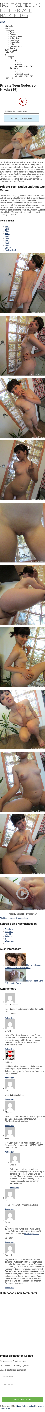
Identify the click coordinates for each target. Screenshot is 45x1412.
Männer (18, 62)
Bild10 (8, 248)
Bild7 (7, 241)
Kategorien (9, 30)
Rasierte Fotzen (16, 46)
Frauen (17, 70)
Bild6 (7, 238)
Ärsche (13, 34)
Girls (16, 60)
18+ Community (11, 50)
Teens (12, 48)
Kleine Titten (15, 42)
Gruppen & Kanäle (22, 74)
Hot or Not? (9, 52)
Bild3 (7, 231)
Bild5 (7, 236)
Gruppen (18, 64)
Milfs (12, 44)
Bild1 (7, 226)
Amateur (13, 32)
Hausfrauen (14, 40)
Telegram (14, 68)
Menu (2, 22)
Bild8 (7, 243)
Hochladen (9, 78)
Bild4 (7, 233)
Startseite (9, 26)
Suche (7, 28)
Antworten (9, 1018)
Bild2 (7, 229)
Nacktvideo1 (10, 250)
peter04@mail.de (31, 1233)
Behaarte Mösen (16, 36)
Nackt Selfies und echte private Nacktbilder (20, 10)
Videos (7, 54)
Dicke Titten (14, 38)
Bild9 (7, 245)
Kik (11, 58)
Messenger (9, 56)
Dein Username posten (24, 66)
